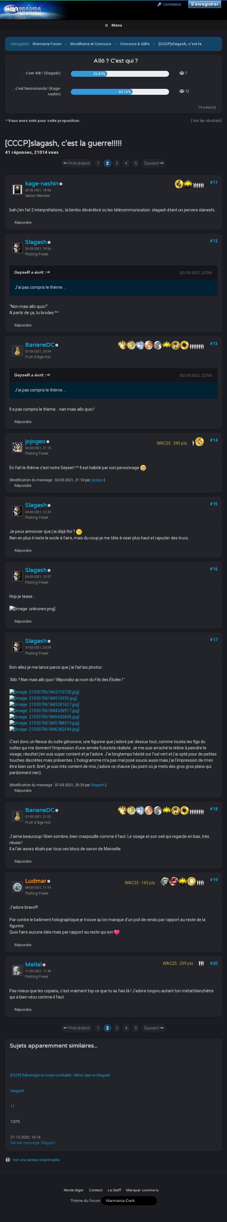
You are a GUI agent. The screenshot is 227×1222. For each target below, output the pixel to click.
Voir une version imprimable (35, 1160)
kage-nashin (42, 183)
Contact (96, 1190)
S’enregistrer (204, 4)
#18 (214, 809)
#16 (214, 569)
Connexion (171, 4)
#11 (214, 182)
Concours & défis (135, 44)
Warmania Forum (47, 44)
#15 (214, 504)
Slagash (36, 242)
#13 (214, 343)
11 (12, 1106)
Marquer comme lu (142, 1190)
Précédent (78, 163)
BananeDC (39, 344)
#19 (214, 879)
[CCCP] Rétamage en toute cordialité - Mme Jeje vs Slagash (60, 1075)
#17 (214, 639)
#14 (214, 440)
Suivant (152, 163)
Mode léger (74, 1190)
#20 (214, 963)
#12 (214, 241)
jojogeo (35, 441)
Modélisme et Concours (90, 44)
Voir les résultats (207, 120)
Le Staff (114, 1190)
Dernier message (24, 1143)
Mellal (33, 964)
